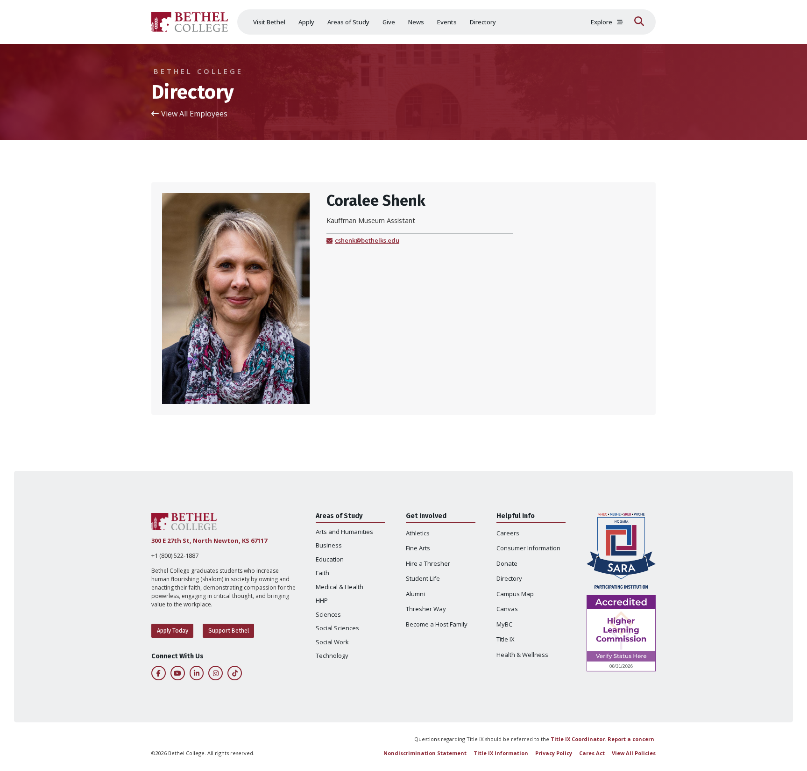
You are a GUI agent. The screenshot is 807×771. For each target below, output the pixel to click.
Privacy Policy (553, 753)
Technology (332, 655)
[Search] (639, 22)
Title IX (505, 639)
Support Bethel (228, 630)
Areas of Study (348, 22)
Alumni (415, 594)
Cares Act (592, 753)
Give (388, 22)
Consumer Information (528, 548)
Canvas (507, 609)
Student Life (423, 578)
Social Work (332, 642)
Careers (507, 533)
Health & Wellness (522, 654)
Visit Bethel (269, 22)
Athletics (418, 533)
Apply (306, 22)
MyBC (504, 624)
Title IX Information (501, 753)
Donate (506, 563)
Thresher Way (426, 609)
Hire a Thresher (428, 563)
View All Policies (634, 753)
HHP (322, 600)
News (416, 22)
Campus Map (515, 594)
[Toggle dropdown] (620, 22)
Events (447, 22)
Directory (483, 22)
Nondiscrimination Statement (425, 753)
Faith (322, 573)
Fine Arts (418, 548)
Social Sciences (337, 628)
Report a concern (631, 738)
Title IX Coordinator (578, 738)
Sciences (328, 614)
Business (329, 545)
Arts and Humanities (344, 531)
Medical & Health (339, 587)
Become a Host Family (436, 624)
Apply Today (172, 630)
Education (330, 559)
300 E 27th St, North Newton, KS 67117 (209, 540)
